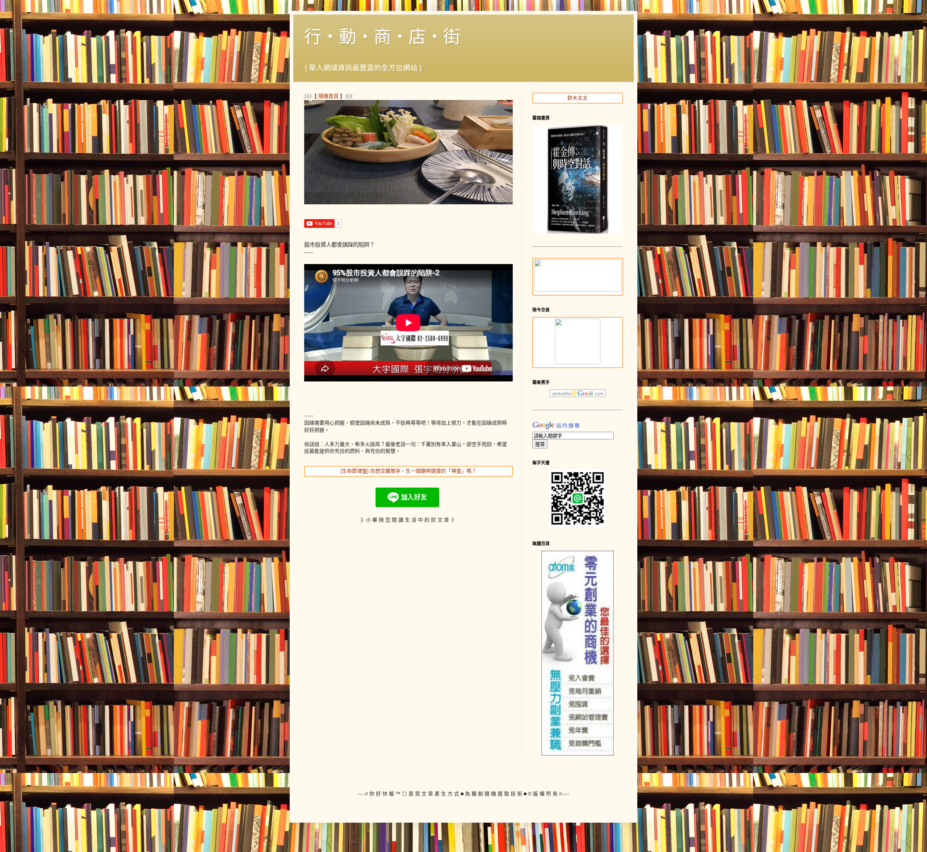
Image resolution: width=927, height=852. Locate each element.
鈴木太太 (577, 98)
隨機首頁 (328, 96)
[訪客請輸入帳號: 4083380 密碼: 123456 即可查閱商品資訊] (577, 754)
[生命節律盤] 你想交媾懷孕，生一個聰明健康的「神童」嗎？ (408, 471)
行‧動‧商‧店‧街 (382, 36)
